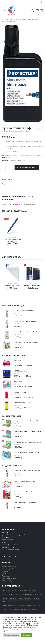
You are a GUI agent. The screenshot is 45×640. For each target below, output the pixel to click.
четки (11, 613)
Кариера (5, 571)
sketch (21, 598)
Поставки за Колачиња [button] (11, 635)
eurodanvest (12, 591)
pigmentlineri (26, 594)
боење (29, 605)
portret (5, 598)
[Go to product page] (12, 272)
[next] (41, 128)
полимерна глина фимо (20, 609)
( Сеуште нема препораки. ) (20, 131)
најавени (15, 204)
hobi (35, 591)
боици (39, 605)
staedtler (28, 598)
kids (4, 594)
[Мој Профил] (32, 10)
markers (10, 594)
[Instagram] (41, 2)
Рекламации (6, 576)
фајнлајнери (32, 609)
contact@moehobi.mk (10, 545)
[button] (4, 10)
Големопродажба (8, 569)
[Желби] (37, 10)
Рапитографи (12, 160)
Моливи (27, 602)
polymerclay (37, 594)
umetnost (37, 598)
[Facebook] (37, 2)
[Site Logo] (11, 10)
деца (10, 609)
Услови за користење (9, 567)
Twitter (10, 556)
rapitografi (13, 598)
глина (4, 609)
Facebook (4, 556)
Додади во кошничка (28, 168)
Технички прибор (21, 160)
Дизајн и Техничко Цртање (15, 602)
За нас (4, 574)
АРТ (4, 602)
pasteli (18, 594)
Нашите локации (7, 581)
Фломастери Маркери (9, 605)
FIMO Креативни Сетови (25, 591)
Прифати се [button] (26, 635)
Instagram (15, 556)
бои (34, 605)
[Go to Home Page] (2, 19)
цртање (5, 613)
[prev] (38, 128)
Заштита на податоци (9, 578)
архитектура (21, 605)
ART (4, 591)
